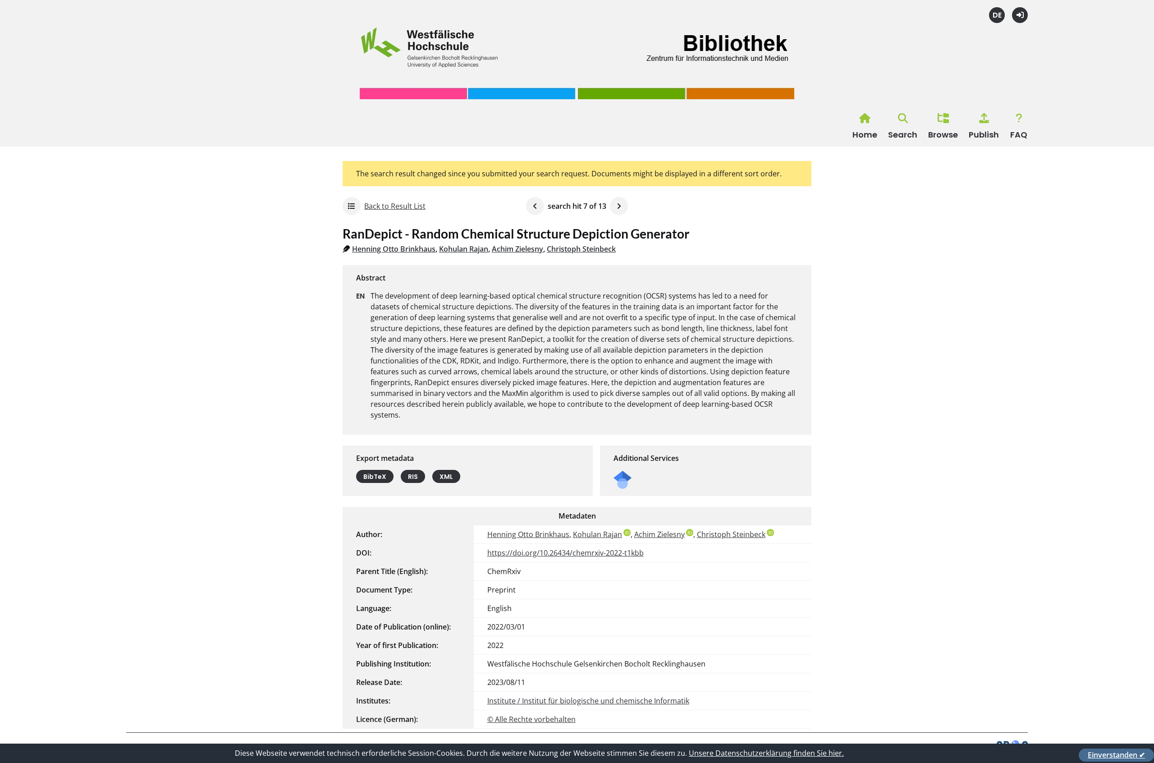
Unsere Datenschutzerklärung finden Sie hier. (766, 753)
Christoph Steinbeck (581, 249)
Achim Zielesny (517, 249)
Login (1020, 15)
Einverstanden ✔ (1116, 755)
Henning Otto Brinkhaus (393, 249)
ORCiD (627, 532)
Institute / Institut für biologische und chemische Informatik (588, 701)
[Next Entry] (619, 206)
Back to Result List (395, 206)
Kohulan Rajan (463, 249)
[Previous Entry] (535, 206)
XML (446, 476)
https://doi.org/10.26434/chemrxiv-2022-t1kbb (565, 553)
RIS (413, 476)
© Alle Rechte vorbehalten (531, 719)
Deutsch (997, 15)
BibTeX (374, 476)
